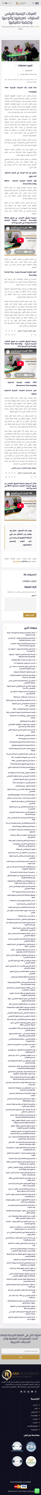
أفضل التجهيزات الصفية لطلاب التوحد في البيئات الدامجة (22, 1312)
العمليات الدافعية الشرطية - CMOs (24, 709)
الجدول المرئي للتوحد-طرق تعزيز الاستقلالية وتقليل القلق (20, 1211)
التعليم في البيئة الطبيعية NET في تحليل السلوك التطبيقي (22, 681)
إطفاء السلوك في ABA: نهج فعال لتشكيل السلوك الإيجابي (21, 961)
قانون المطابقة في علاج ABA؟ (25, 849)
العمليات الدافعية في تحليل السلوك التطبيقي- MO (23, 704)
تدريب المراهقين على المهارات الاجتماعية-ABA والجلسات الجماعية (21, 1089)
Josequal (28, 1481)
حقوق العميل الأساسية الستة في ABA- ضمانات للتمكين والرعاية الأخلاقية (22, 1078)
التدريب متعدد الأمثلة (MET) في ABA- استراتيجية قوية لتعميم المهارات (23, 1121)
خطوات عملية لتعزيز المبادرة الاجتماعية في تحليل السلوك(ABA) (21, 1099)
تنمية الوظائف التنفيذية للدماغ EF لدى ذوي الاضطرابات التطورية (21, 867)
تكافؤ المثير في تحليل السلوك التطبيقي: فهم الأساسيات (22, 813)
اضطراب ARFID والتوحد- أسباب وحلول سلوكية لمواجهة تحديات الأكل (20, 1200)
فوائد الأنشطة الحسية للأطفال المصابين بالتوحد (22, 1094)
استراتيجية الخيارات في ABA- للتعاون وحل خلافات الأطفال (22, 1029)
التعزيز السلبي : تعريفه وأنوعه (25, 786)
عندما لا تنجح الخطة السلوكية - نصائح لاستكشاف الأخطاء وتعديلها (23, 950)
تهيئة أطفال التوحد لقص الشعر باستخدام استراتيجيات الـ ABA (21, 1184)
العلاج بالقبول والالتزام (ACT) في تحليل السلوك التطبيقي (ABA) (22, 1023)
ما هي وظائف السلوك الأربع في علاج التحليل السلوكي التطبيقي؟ (21, 988)
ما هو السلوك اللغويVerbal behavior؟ (22, 764)
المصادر (35, 1419)
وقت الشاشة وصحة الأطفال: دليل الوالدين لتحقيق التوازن (21, 1051)
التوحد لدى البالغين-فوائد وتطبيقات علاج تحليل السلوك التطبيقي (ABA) (21, 1217)
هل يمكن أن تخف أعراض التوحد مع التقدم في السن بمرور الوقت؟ (20, 1238)
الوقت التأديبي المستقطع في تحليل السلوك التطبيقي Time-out (21, 687)
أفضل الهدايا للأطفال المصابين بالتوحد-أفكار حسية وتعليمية (20, 1195)
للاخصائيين (34, 1412)
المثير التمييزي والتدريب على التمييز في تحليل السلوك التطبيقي (20, 967)
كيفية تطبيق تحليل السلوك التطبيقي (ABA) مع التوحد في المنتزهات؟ (21, 1162)
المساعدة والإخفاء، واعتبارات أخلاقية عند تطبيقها (22, 830)
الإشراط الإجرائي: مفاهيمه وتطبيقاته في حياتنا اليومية (22, 1040)
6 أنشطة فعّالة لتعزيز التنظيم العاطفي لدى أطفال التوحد (21, 1233)
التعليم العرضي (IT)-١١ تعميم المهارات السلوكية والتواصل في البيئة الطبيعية (22, 1132)
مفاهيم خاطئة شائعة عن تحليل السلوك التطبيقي (22, 972)
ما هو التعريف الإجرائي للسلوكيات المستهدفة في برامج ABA (24, 845)
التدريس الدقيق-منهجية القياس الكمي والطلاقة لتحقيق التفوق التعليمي (22, 1274)
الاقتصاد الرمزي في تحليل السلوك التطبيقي (21, 776)
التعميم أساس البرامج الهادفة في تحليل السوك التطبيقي (22, 887)
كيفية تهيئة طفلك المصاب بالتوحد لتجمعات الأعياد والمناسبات (20, 1280)
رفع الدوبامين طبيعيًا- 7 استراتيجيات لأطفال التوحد (21, 1154)
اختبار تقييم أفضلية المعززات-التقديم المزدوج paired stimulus (23, 644)
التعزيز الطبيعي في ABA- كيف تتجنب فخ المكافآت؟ (22, 1296)
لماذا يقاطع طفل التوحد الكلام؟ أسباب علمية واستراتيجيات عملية (20, 1173)
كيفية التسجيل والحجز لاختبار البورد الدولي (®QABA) (21, 768)
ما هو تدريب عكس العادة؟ (26, 916)
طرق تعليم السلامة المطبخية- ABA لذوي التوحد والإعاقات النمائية (21, 1143)
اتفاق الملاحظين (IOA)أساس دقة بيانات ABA (21, 1019)
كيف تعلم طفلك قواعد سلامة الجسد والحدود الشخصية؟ (20, 1083)
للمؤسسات (34, 1415)
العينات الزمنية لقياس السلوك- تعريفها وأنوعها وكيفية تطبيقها (22, 655)
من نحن (35, 1404)
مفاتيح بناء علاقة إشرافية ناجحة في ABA (22, 1004)
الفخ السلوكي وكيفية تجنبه (26, 904)
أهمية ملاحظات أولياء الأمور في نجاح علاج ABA (21, 1291)
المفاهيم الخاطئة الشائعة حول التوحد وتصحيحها (23, 978)
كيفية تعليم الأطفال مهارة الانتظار (23, 826)
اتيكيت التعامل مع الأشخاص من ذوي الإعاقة (20, 700)
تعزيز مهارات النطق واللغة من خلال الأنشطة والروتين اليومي (21, 1255)
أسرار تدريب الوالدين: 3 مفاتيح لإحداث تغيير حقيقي (21, 1045)
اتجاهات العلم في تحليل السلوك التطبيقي (21, 1016)
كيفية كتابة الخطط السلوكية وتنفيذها (22, 742)
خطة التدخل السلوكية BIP (27, 738)
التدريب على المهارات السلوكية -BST (23, 757)
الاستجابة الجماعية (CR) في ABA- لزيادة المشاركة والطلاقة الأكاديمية (22, 1116)
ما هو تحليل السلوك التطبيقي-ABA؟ (23, 760)
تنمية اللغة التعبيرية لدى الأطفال (24, 1259)
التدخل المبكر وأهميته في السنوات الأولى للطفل (21, 730)
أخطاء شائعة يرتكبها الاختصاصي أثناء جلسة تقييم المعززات (21, 633)
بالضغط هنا (17, 561)
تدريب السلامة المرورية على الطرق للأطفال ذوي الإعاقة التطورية (21, 876)
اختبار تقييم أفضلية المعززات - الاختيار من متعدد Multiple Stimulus (21, 639)
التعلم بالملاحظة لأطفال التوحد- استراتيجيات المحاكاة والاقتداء (20, 1148)
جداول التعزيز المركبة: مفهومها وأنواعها (21, 794)
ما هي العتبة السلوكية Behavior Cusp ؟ (22, 900)
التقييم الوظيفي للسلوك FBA (25, 735)
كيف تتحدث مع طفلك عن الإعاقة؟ (24, 697)
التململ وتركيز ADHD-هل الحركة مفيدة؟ (22, 1158)
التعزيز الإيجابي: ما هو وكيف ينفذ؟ (23, 782)
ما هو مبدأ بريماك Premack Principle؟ (22, 872)
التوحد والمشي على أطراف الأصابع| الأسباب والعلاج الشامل (21, 1061)
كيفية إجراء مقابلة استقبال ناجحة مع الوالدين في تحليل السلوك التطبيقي (23, 1249)
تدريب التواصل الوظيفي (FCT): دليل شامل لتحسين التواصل (21, 1056)
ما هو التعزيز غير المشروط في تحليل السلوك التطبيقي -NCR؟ (21, 945)
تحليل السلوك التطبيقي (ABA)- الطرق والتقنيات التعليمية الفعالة (23, 1127)
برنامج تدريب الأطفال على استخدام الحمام (21, 852)
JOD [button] (6, 3)
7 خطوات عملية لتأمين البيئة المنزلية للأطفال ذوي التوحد (20, 1285)
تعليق (34, 595)
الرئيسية (37, 26)
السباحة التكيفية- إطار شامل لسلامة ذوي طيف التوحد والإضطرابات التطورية (21, 1072)
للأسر (36, 1408)
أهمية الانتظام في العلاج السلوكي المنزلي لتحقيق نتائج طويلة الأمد (21, 1168)
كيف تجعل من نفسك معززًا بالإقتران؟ (23, 660)
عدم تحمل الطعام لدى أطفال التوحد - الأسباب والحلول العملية (20, 1222)
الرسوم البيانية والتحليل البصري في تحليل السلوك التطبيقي (21, 940)
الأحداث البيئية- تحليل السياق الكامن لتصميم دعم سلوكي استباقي (20, 1110)
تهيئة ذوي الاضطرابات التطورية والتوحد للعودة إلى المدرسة (22, 676)
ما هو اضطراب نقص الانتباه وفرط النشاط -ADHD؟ (21, 749)
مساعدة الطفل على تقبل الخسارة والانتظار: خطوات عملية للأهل (21, 1302)
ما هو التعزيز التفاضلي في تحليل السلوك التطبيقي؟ (22, 807)
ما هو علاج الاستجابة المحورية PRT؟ (23, 891)
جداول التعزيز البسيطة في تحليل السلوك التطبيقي (22, 857)
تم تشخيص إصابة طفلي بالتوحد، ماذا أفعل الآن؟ (21, 1244)
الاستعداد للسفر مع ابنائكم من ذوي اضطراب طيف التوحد (20, 862)
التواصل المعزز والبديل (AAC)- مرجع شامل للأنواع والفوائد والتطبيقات (21, 1067)
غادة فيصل (28, 70)
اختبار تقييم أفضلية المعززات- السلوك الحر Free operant (21, 650)
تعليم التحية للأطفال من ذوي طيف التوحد (21, 907)
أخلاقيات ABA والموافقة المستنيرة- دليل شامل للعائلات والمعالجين (21, 1137)
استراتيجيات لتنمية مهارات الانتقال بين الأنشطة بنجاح (22, 692)
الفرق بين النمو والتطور (27, 721)
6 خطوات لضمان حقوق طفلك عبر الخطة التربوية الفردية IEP (22, 1269)
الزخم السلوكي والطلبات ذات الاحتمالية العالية (22, 716)
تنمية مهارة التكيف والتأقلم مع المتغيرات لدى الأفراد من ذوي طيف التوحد (21, 882)
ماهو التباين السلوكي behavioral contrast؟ (21, 919)
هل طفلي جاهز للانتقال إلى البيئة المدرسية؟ (20, 754)
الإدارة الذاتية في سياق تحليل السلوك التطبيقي (23, 802)
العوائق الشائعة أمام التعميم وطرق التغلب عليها (21, 896)
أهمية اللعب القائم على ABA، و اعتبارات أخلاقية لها (22, 836)
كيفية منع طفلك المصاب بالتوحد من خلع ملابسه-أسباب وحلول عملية (21, 1190)
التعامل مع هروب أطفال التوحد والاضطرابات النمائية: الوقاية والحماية (21, 1008)
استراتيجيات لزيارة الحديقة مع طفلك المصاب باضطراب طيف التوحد (20, 1105)
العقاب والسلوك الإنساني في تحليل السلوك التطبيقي (21, 790)
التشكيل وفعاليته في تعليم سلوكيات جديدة (20, 823)
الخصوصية (34, 1429)
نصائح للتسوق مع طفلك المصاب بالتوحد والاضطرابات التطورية (22, 994)
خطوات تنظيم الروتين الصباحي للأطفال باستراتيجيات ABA (22, 1307)
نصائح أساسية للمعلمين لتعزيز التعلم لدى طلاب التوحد (21, 1206)
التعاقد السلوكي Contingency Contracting (21, 772)
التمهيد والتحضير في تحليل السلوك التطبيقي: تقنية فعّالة (23, 929)
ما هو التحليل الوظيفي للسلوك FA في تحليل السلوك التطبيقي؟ (20, 956)
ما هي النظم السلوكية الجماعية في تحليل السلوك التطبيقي (21, 934)
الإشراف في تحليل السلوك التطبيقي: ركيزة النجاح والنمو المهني (21, 999)
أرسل (20, 1357)
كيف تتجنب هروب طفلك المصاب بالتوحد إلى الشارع (21, 911)
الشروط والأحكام (33, 1426)
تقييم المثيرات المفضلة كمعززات (24, 672)
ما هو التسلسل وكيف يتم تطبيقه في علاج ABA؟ (21, 818)
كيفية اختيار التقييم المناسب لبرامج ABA (22, 840)
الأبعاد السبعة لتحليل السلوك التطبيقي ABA (20, 712)
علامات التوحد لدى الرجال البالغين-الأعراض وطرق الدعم (21, 1318)
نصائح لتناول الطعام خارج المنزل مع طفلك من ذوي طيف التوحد (20, 923)
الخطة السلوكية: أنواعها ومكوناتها (23, 745)
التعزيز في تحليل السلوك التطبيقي (24, 779)
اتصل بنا (35, 1422)
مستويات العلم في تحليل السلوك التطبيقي (21, 1012)
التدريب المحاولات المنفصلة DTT (24, 663)
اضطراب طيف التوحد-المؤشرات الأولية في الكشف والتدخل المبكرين (21, 725)
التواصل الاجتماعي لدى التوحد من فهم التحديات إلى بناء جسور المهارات (22, 1228)
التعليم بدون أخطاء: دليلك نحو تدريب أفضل (21, 798)
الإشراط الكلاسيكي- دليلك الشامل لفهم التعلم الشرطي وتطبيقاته (22, 1034)
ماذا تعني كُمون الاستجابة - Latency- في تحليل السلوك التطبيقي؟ (22, 667)
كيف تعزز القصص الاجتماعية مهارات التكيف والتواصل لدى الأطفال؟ (20, 1264)
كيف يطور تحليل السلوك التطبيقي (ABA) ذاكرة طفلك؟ (22, 1179)
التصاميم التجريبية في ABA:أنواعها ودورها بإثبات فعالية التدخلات (21, 983)
